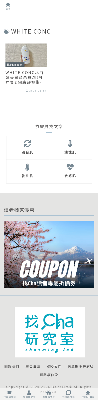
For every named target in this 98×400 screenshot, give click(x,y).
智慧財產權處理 (81, 366)
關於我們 (11, 366)
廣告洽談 (32, 366)
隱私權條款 (49, 375)
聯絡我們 (54, 366)
